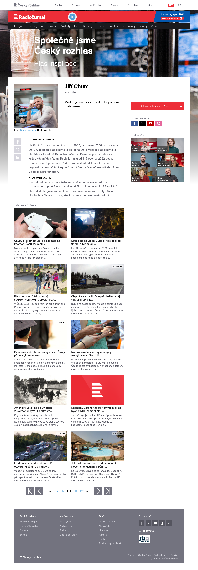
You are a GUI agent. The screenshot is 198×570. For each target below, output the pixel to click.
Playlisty (65, 26)
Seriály (143, 26)
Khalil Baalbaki (28, 130)
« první (30, 491)
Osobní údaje (144, 555)
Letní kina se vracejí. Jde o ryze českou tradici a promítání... (96, 242)
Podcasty (65, 530)
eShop (23, 534)
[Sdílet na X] (17, 149)
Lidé (77, 26)
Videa (154, 26)
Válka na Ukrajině (29, 521)
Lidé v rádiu (105, 530)
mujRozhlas (95, 5)
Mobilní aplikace (68, 534)
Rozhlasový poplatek (110, 543)
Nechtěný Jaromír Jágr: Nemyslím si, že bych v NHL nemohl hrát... (96, 409)
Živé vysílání (66, 521)
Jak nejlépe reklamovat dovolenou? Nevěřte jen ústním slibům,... (93, 465)
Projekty (113, 26)
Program (76, 5)
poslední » (108, 491)
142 (56, 490)
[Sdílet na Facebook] (17, 141)
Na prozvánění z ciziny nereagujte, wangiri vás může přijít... (92, 353)
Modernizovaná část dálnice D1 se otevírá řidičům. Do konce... (35, 465)
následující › (98, 491)
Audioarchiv (48, 26)
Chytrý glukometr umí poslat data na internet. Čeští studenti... (37, 242)
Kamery (88, 26)
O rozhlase (133, 5)
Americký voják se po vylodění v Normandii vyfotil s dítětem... (33, 409)
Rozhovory (128, 26)
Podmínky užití (161, 555)
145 (75, 490)
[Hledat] (180, 5)
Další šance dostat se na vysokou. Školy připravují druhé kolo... (39, 353)
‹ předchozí (39, 491)
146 (82, 490)
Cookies (131, 555)
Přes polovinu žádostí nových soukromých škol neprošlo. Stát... (35, 298)
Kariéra (103, 534)
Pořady (33, 26)
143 (62, 490)
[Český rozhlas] (27, 5)
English (174, 555)
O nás (100, 26)
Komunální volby (29, 526)
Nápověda (104, 526)
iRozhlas (58, 5)
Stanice (114, 5)
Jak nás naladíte (107, 521)
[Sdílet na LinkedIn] (17, 157)
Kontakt (103, 539)
